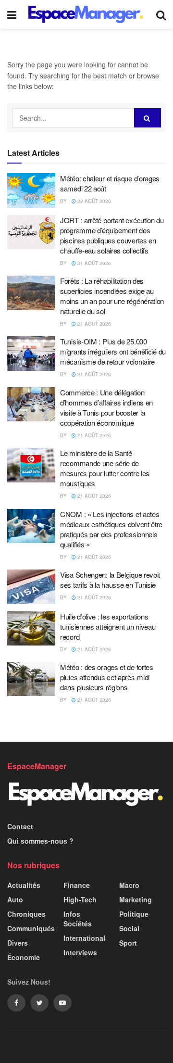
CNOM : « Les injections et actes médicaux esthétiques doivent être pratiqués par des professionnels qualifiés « (111, 529)
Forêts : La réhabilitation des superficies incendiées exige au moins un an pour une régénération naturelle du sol (112, 296)
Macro (129, 885)
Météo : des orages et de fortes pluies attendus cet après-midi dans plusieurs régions (106, 677)
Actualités (23, 885)
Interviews (80, 952)
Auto (15, 899)
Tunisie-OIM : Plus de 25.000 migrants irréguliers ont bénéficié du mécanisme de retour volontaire (113, 351)
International (84, 938)
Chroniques (26, 914)
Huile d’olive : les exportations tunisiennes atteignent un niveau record (107, 626)
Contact (20, 826)
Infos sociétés (77, 918)
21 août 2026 (93, 263)
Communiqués (31, 928)
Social (129, 928)
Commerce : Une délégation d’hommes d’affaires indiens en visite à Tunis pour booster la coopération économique (106, 407)
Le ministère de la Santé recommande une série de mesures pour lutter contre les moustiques (104, 468)
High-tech (80, 899)
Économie (23, 957)
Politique (133, 914)
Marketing (135, 899)
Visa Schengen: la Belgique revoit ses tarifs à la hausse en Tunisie (110, 579)
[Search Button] (147, 117)
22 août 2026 (93, 201)
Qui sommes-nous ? (40, 841)
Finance (76, 885)
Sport (128, 943)
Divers (17, 943)
